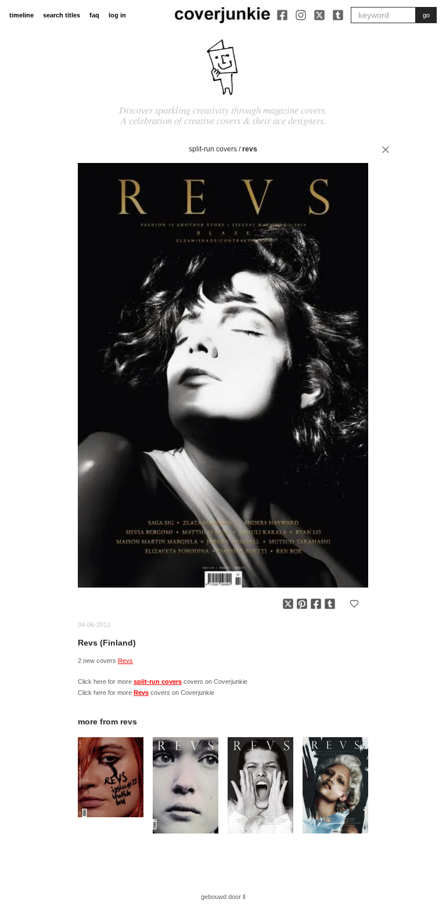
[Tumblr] (338, 15)
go (426, 15)
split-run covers (213, 149)
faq (94, 15)
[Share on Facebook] (316, 604)
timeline (21, 15)
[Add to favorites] (354, 603)
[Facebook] (282, 15)
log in (117, 15)
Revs (249, 149)
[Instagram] (301, 15)
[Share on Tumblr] (330, 604)
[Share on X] (288, 604)
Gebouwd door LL (223, 896)
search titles (61, 15)
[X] (319, 15)
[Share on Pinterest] (302, 604)
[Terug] (385, 149)
